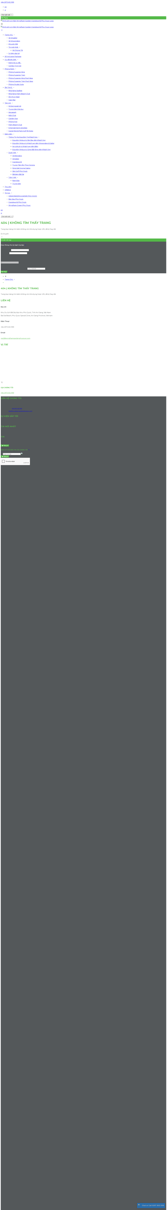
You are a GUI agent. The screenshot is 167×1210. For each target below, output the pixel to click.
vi (5, 10)
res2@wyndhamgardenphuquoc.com (15, 338)
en (6, 7)
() (14, 269)
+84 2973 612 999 (7, 2)
